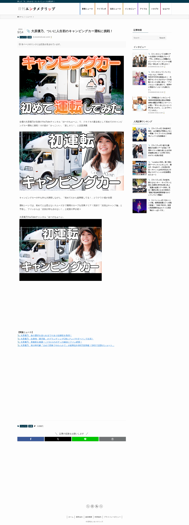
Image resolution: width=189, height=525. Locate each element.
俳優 (29, 37)
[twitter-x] (88, 506)
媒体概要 (88, 517)
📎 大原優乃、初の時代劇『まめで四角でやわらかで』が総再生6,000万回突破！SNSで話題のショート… (65, 345)
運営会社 (79, 517)
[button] (30, 439)
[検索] (101, 506)
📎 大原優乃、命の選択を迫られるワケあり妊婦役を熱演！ (44, 335)
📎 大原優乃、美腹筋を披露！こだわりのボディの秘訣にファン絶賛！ (49, 342)
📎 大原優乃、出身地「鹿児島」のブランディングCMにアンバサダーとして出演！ (55, 339)
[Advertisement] (71, 308)
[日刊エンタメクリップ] (36, 9)
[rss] (96, 506)
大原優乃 (40, 426)
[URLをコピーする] (112, 439)
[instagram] (92, 506)
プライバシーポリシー (112, 517)
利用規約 (98, 517)
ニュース (23, 37)
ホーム (70, 517)
